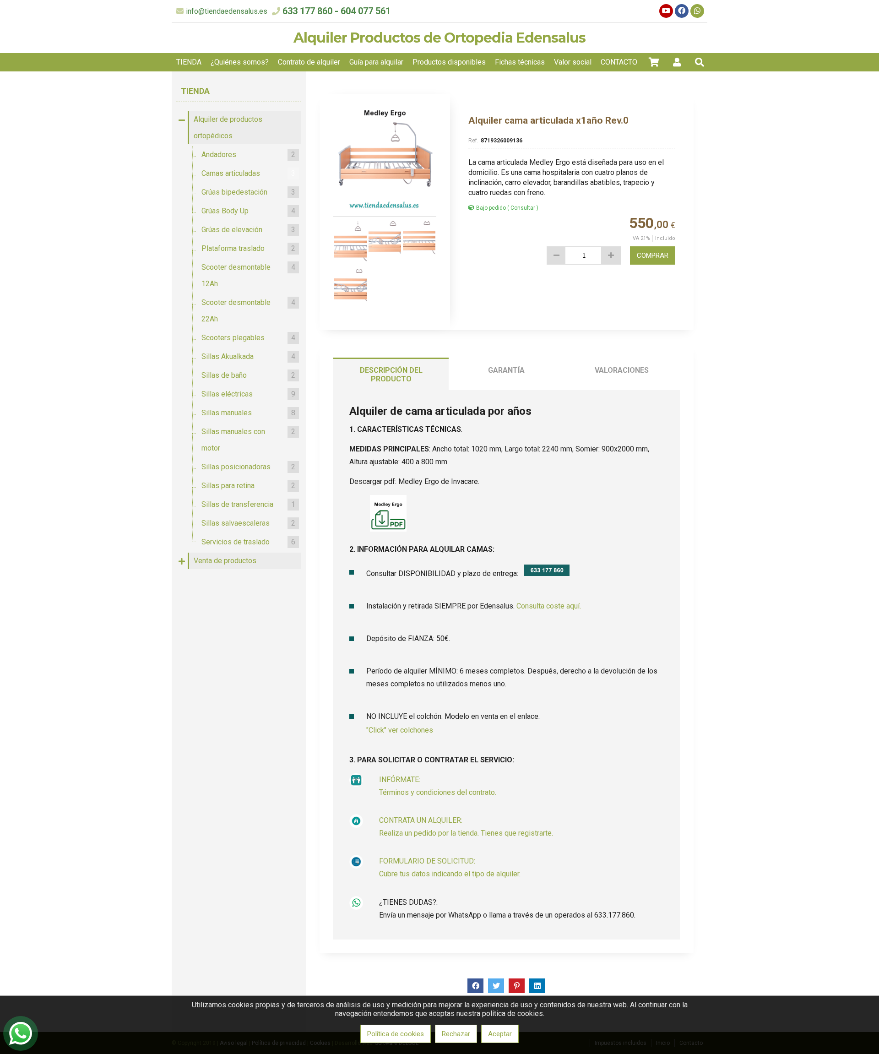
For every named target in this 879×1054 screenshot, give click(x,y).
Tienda (195, 91)
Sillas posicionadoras (248, 466)
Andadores (248, 154)
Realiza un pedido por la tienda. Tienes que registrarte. (466, 833)
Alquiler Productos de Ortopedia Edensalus (439, 37)
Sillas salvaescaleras (248, 523)
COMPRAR (652, 255)
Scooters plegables (248, 337)
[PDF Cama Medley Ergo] (388, 529)
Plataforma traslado (248, 248)
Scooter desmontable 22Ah (248, 310)
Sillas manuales (248, 412)
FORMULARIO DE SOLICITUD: (427, 861)
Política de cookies (395, 1034)
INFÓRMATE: (399, 779)
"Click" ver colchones (399, 730)
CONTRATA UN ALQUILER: (420, 820)
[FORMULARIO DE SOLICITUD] (356, 866)
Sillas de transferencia (248, 504)
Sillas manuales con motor (248, 439)
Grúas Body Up (248, 210)
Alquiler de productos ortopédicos (228, 127)
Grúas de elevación (248, 229)
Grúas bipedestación (248, 192)
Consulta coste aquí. (548, 606)
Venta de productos (225, 560)
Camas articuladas (248, 173)
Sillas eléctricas (248, 394)
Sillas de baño (248, 375)
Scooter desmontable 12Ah (248, 275)
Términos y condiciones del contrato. (437, 792)
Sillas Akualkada (248, 356)
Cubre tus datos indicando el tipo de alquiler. (450, 873)
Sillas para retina (248, 485)
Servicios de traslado (248, 542)
